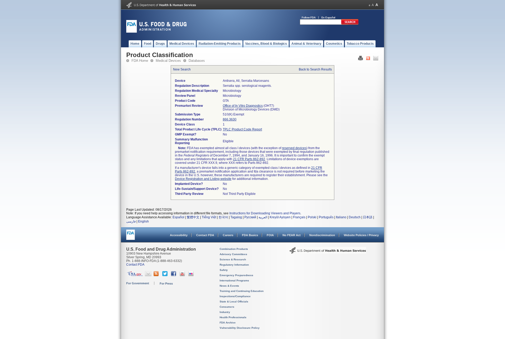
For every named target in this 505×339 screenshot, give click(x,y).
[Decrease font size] (369, 5)
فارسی (131, 221)
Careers (228, 235)
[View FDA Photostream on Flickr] (191, 275)
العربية (263, 217)
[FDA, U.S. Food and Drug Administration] (156, 31)
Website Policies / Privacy (361, 235)
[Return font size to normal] (373, 5)
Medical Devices (168, 61)
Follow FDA (309, 17)
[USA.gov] (135, 275)
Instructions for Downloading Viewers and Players (264, 213)
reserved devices (294, 148)
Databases (197, 61)
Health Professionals (233, 317)
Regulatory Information (234, 264)
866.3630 (229, 119)
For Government (137, 283)
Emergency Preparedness (236, 275)
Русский (250, 217)
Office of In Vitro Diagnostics (243, 106)
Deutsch (355, 217)
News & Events (229, 285)
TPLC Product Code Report (242, 129)
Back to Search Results (315, 69)
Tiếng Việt (209, 217)
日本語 (367, 217)
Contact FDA (205, 235)
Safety (224, 270)
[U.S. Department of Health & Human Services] (327, 252)
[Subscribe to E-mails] (148, 275)
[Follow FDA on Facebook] (174, 275)
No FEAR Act (291, 235)
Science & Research (233, 259)
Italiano (341, 217)
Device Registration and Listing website (203, 179)
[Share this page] (368, 59)
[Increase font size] (376, 5)
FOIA (270, 235)
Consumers (227, 306)
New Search (182, 69)
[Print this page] (360, 59)
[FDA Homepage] (130, 237)
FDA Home (140, 61)
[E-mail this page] (375, 59)
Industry (225, 312)
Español (178, 217)
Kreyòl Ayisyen (280, 217)
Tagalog (236, 217)
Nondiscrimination (322, 235)
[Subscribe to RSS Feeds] (157, 275)
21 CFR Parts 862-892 (249, 159)
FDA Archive (228, 322)
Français (299, 217)
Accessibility (179, 235)
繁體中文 (193, 217)
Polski (312, 217)
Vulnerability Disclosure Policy (240, 327)
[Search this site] (349, 24)
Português (326, 217)
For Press (166, 283)
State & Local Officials (234, 301)
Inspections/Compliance (235, 296)
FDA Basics (250, 235)
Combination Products (234, 248)
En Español (328, 17)
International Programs (234, 280)
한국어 (223, 217)
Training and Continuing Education (242, 291)
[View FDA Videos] (183, 275)
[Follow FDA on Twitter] (165, 275)
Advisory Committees (233, 254)
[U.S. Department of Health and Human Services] (161, 7)
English (143, 221)
